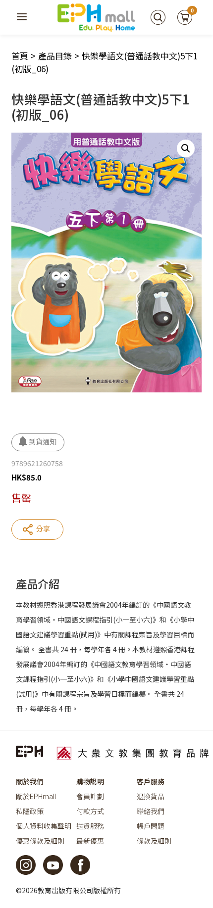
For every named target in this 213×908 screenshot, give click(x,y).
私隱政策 (30, 811)
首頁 (19, 55)
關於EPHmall (36, 796)
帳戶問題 (150, 826)
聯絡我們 (150, 811)
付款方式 (90, 811)
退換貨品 (150, 796)
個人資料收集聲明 (43, 826)
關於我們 (30, 781)
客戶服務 (150, 781)
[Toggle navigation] (22, 17)
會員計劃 (90, 796)
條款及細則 (154, 841)
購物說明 (90, 781)
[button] (186, 148)
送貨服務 (90, 826)
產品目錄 (55, 55)
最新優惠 (90, 841)
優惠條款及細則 (40, 841)
